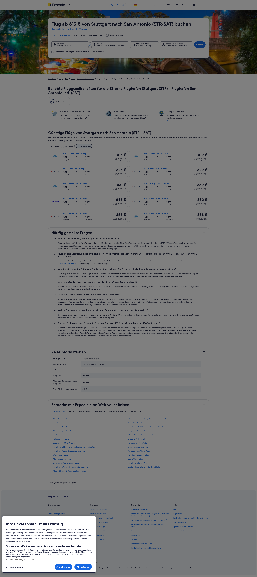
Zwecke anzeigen (15, 567)
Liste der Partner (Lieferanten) (20, 560)
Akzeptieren (83, 567)
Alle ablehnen (63, 567)
